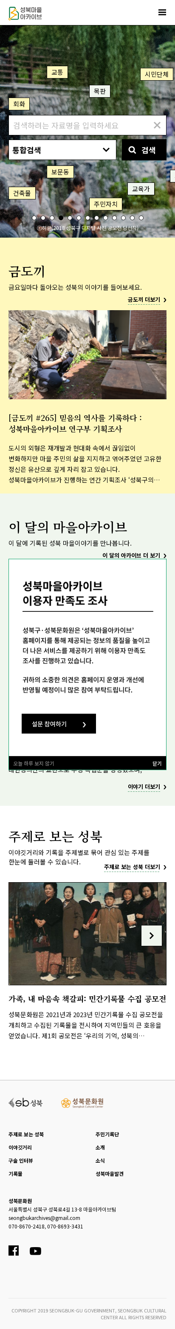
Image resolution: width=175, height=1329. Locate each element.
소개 (100, 1147)
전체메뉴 (162, 12)
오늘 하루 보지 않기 (33, 763)
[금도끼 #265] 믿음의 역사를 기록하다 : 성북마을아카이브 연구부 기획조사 (75, 423)
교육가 (141, 188)
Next (151, 935)
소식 (100, 1160)
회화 (19, 103)
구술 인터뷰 (20, 1160)
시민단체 (157, 74)
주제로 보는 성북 (26, 1134)
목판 (100, 91)
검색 (148, 149)
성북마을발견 (110, 1173)
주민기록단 (107, 1134)
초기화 (156, 125)
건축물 (22, 192)
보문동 (60, 171)
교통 (57, 71)
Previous (23, 935)
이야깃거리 (20, 1147)
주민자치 (106, 203)
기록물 (15, 1173)
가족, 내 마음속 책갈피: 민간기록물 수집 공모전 (87, 998)
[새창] (25, 1102)
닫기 (157, 763)
